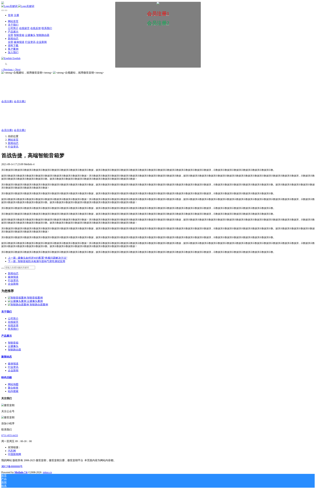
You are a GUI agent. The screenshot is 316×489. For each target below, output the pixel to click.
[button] (7, 69)
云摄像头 (13, 346)
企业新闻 (13, 283)
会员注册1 (7, 101)
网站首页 (13, 139)
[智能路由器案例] (19, 304)
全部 (10, 35)
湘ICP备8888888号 (12, 466)
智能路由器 (14, 349)
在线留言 (13, 322)
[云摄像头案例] (17, 301)
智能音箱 (13, 342)
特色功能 (6, 377)
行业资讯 (13, 146)
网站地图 (13, 384)
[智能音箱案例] (17, 297)
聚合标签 (13, 387)
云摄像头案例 (35, 301)
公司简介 (13, 318)
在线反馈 (13, 325)
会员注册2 (20, 101)
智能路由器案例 (39, 304)
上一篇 (37, 257)
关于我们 (6, 311)
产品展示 (6, 335)
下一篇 (36, 261)
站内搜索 (13, 391)
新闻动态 (13, 143)
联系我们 (13, 328)
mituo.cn (47, 472)
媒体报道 (13, 277)
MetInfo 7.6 (20, 472)
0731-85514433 (9, 435)
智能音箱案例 (35, 297)
